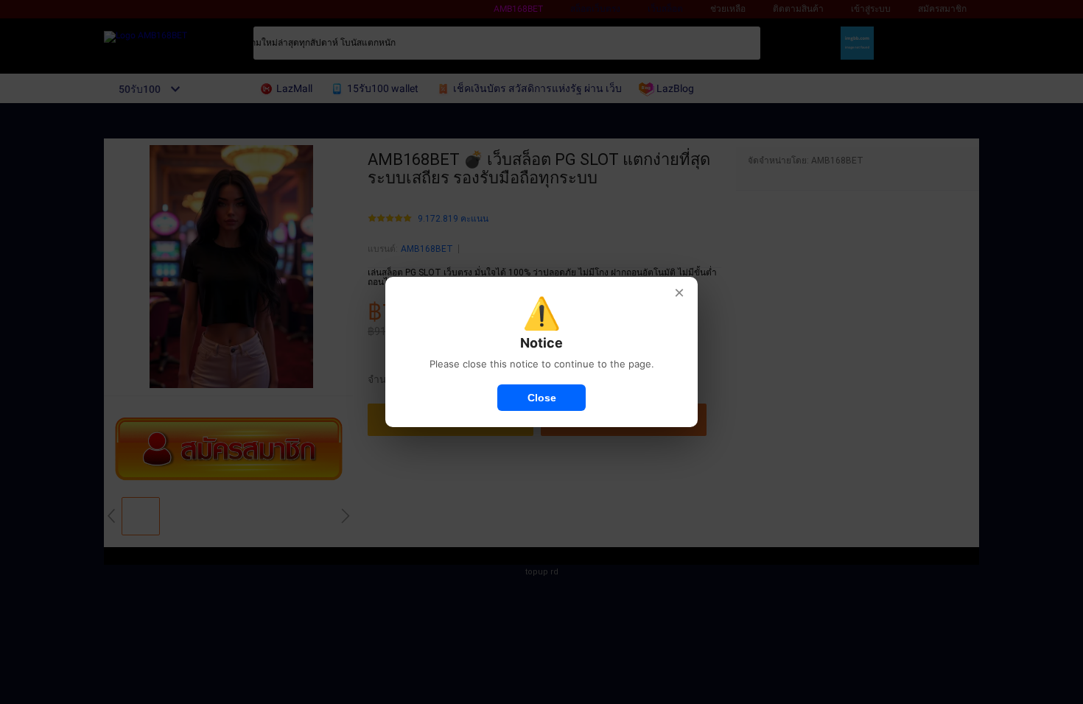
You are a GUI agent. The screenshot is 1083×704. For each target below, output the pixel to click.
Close (542, 398)
